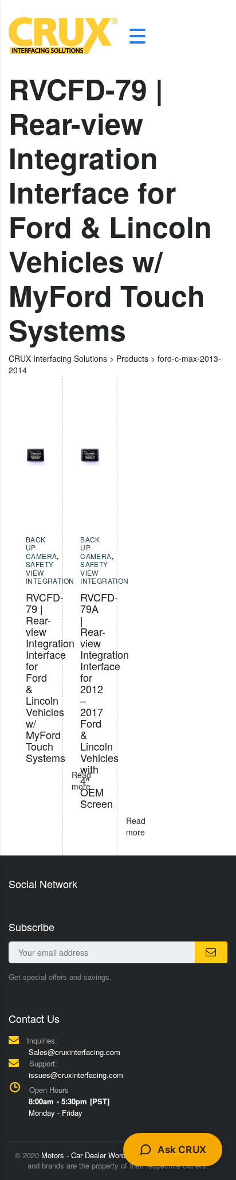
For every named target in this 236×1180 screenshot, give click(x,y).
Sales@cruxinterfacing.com (74, 1051)
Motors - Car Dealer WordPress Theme (105, 1155)
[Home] (63, 34)
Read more (135, 826)
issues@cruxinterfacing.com (76, 1074)
